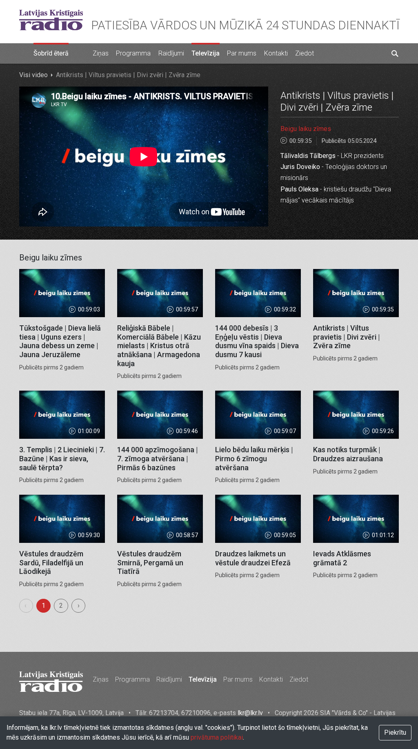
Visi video (33, 75)
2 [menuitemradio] (61, 605)
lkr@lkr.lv (250, 713)
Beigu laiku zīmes (305, 129)
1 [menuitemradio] (43, 605)
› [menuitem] (79, 605)
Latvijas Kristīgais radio (51, 20)
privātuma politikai (217, 737)
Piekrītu (395, 732)
